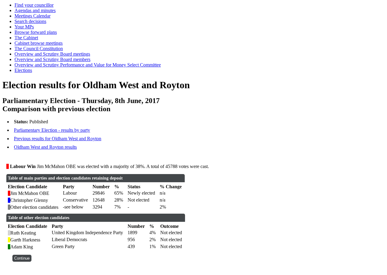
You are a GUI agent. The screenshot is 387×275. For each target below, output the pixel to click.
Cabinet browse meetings (39, 43)
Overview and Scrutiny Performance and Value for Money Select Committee (88, 64)
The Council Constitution (39, 48)
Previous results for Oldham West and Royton (57, 138)
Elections (23, 70)
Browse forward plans (36, 32)
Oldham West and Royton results (45, 147)
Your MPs (24, 26)
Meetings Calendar (32, 15)
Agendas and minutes (35, 10)
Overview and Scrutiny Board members (52, 59)
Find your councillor (34, 5)
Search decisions (30, 21)
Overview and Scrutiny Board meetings (52, 54)
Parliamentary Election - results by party (52, 130)
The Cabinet (26, 37)
